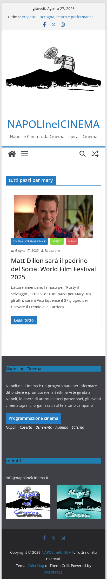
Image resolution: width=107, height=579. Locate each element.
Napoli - (13, 427)
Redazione (52, 250)
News (72, 241)
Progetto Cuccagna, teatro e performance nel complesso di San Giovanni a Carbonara (60, 19)
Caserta (26, 427)
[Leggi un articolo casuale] (95, 153)
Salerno (78, 427)
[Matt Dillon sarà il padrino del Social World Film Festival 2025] (53, 216)
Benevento (44, 427)
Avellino (62, 427)
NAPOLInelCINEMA (53, 124)
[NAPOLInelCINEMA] (12, 153)
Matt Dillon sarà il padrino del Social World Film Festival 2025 (53, 268)
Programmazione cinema (33, 418)
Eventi (57, 241)
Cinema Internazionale (29, 241)
